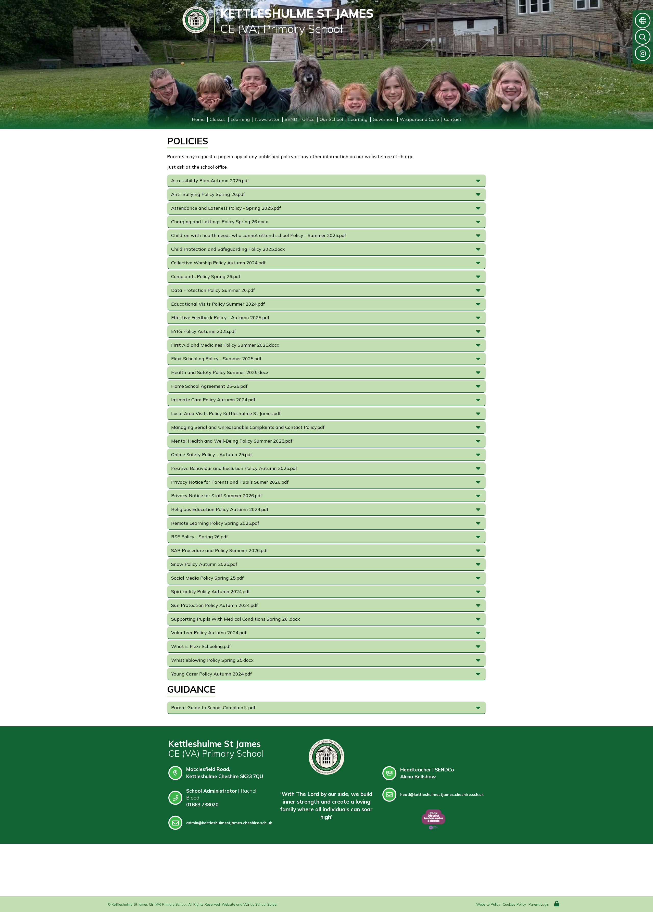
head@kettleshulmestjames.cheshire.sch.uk (442, 794)
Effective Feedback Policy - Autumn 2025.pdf (220, 317)
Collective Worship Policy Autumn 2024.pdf (218, 263)
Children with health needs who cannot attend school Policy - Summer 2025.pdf (258, 235)
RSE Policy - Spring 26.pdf (199, 537)
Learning (240, 119)
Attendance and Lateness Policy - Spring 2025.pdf (226, 208)
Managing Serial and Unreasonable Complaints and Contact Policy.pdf (247, 427)
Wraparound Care (419, 119)
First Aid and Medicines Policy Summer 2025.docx (225, 345)
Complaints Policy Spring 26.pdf (205, 276)
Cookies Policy (514, 904)
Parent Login (539, 904)
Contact (452, 119)
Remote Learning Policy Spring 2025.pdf (215, 523)
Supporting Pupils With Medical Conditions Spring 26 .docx (235, 619)
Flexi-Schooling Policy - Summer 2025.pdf (216, 358)
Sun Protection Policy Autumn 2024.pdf (214, 605)
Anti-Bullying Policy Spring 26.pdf (208, 194)
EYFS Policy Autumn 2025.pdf (203, 331)
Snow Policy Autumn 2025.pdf (204, 564)
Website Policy (488, 904)
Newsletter (267, 119)
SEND (291, 119)
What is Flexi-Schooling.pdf (201, 646)
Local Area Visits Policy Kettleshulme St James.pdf (226, 413)
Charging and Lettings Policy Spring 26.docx (219, 221)
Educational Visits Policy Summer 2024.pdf (218, 304)
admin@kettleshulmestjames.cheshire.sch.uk (229, 822)
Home (198, 119)
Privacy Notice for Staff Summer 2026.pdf (216, 495)
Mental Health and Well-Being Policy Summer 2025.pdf (231, 441)
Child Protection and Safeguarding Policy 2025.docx (228, 249)
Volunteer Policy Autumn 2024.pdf (208, 632)
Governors (384, 119)
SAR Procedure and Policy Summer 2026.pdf (219, 550)
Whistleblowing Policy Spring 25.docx (212, 660)
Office (308, 119)
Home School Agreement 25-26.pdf (209, 386)
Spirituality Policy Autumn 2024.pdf (210, 591)
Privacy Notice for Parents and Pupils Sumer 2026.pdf (229, 482)
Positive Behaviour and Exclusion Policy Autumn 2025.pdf (234, 468)
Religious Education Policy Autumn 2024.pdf (219, 509)
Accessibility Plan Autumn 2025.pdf (210, 180)
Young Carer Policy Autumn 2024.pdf (211, 674)
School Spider (266, 904)
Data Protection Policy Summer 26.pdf (213, 290)
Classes (217, 119)
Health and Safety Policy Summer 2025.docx (220, 372)
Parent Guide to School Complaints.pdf (213, 707)
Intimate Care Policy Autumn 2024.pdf (213, 400)
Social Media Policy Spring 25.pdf (207, 578)
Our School (331, 119)
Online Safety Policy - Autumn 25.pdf (211, 454)
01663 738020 (202, 805)
